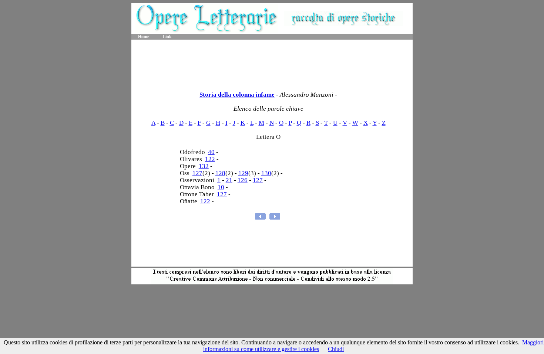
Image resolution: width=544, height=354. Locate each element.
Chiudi (336, 349)
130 (266, 173)
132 (204, 166)
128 (220, 173)
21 (229, 180)
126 (243, 180)
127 (197, 173)
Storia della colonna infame (237, 94)
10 (221, 187)
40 (211, 152)
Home (143, 36)
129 (243, 173)
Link (167, 36)
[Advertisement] (272, 63)
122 (210, 159)
